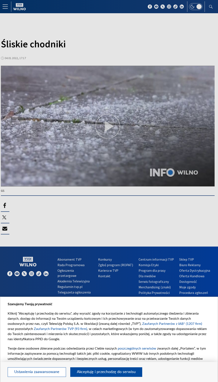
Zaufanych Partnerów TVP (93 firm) (60, 329)
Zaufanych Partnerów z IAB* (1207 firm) (172, 323)
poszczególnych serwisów (137, 348)
